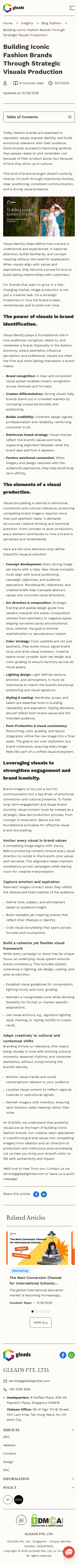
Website (9, 1445)
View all (40, 1322)
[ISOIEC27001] (21, 1519)
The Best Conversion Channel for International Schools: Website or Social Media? (36, 1281)
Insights (27, 23)
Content (9, 1453)
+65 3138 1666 (20, 1389)
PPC (6, 1470)
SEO (6, 1437)
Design (8, 1462)
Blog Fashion (51, 23)
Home (7, 23)
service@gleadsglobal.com (29, 1381)
